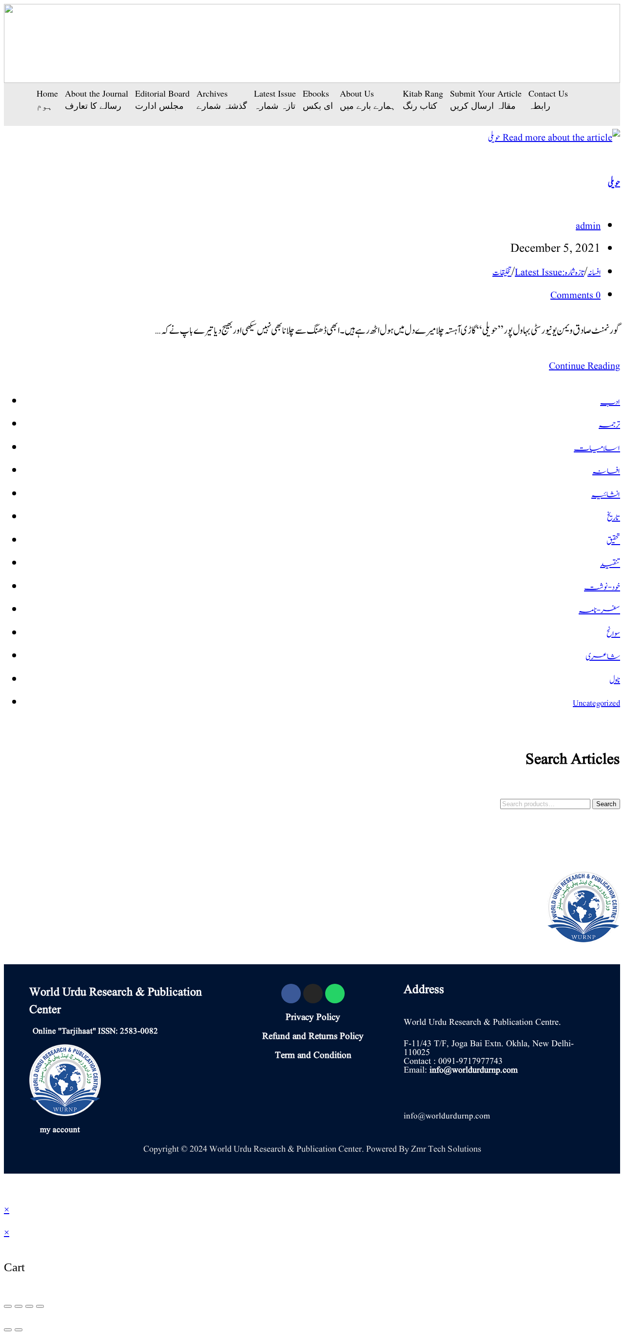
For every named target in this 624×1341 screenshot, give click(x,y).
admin (588, 226)
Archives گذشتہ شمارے (221, 99)
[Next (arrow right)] (18, 1329)
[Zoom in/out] (40, 1306)
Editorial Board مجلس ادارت (162, 99)
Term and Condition (313, 1055)
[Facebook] (291, 993)
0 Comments (575, 296)
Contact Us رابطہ (548, 99)
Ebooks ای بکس (318, 99)
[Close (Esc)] (8, 1306)
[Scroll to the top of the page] (8, 1185)
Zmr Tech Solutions (446, 1149)
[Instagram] (313, 993)
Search (606, 804)
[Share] (18, 1306)
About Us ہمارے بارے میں (368, 99)
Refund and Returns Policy (313, 1036)
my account (60, 1130)
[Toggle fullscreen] (29, 1306)
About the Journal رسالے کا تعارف (96, 99)
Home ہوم (47, 99)
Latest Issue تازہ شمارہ (275, 99)
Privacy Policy (313, 1017)
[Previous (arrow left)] (8, 1329)
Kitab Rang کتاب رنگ (423, 99)
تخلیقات (501, 273)
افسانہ (594, 273)
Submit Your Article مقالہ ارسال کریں (486, 99)
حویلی (614, 183)
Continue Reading (580, 366)
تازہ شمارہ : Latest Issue (549, 273)
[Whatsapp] (335, 993)
